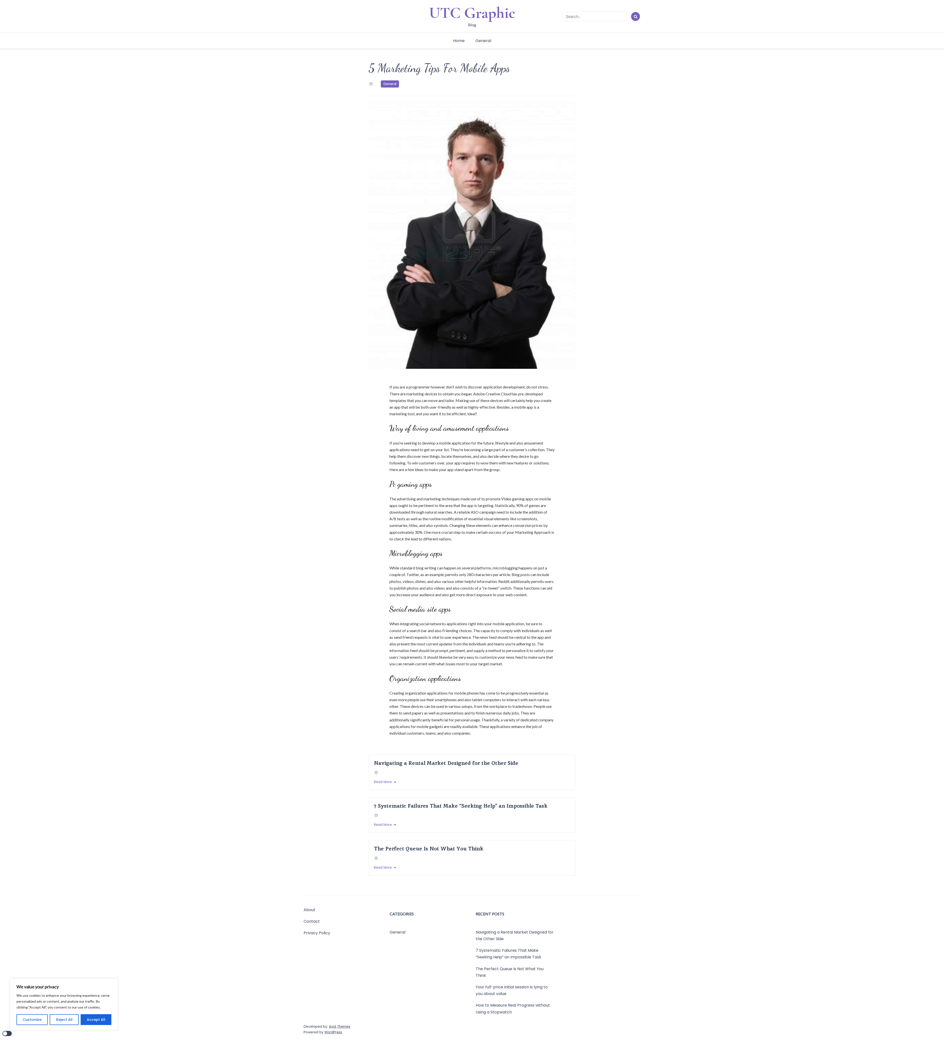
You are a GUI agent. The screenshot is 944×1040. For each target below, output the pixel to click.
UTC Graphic (472, 13)
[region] (64, 1004)
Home (459, 41)
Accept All (96, 1019)
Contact (312, 921)
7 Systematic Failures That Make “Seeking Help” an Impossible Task (460, 805)
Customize (32, 1019)
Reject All (64, 1019)
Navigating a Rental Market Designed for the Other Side (446, 763)
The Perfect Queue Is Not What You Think (428, 848)
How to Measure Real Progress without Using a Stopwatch (513, 1008)
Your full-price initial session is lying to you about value (512, 990)
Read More (383, 782)
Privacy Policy (317, 933)
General (483, 41)
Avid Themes (339, 1026)
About (309, 910)
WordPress (333, 1032)
